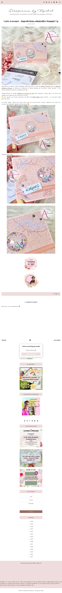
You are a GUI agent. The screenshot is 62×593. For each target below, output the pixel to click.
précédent (57, 340)
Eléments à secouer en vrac (26, 93)
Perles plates (36, 97)
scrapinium (38, 563)
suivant (4, 340)
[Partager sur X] (56, 294)
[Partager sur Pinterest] (58, 294)
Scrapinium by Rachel (31, 11)
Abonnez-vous (31, 354)
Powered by (23, 358)
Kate (42, 590)
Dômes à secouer (46, 86)
